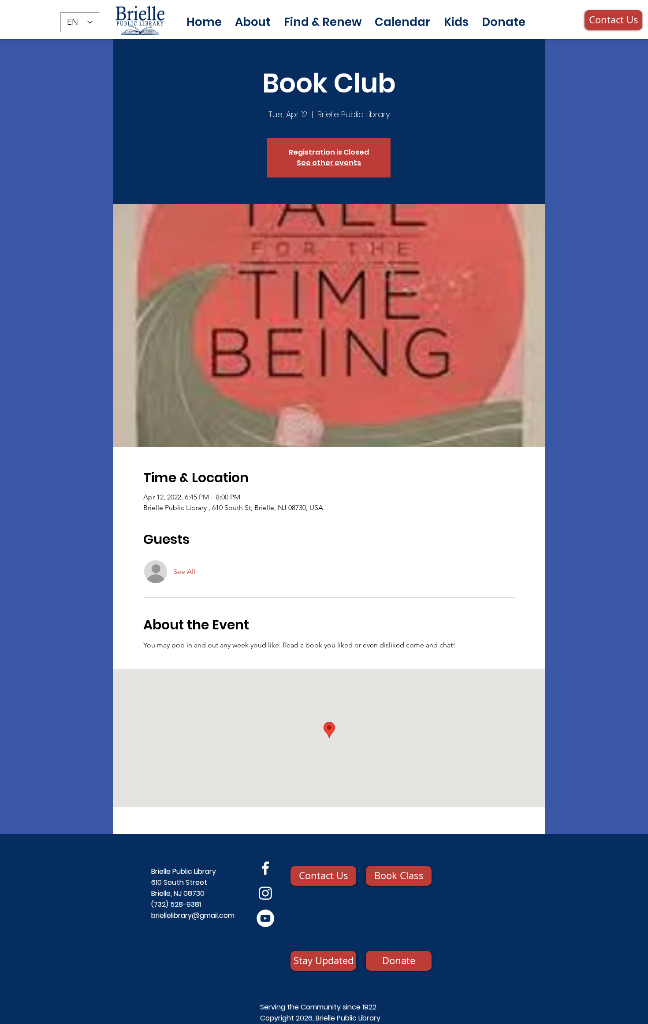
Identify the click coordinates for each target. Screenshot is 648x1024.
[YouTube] (265, 918)
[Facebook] (265, 868)
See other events (329, 163)
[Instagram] (265, 893)
